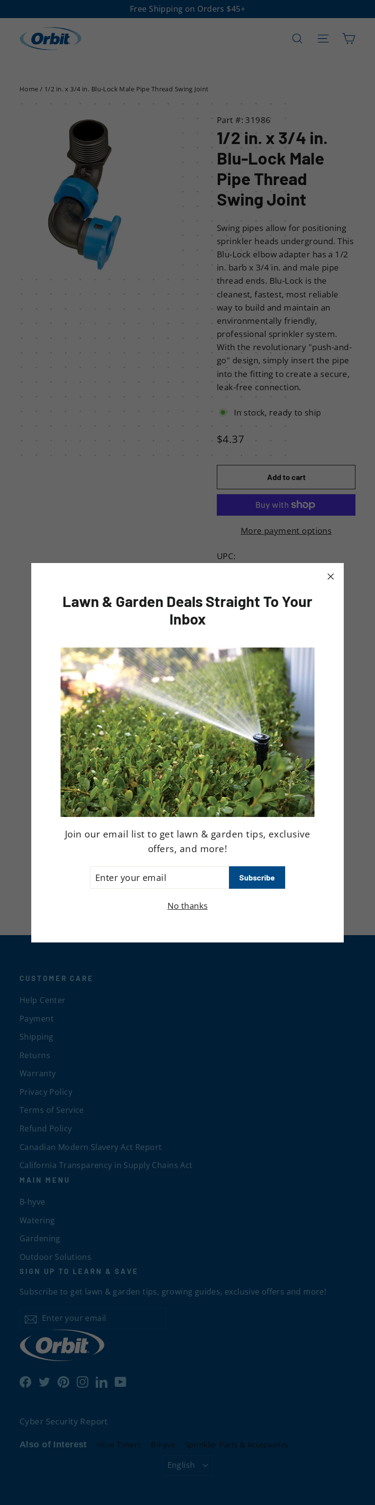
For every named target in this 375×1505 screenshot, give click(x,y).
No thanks (187, 905)
